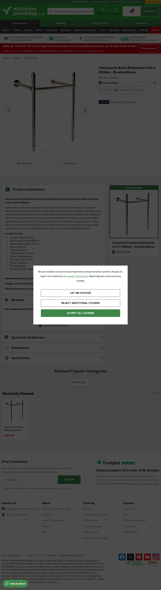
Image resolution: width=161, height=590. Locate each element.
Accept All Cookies (80, 313)
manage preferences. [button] (77, 276)
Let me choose (80, 293)
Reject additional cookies (80, 303)
